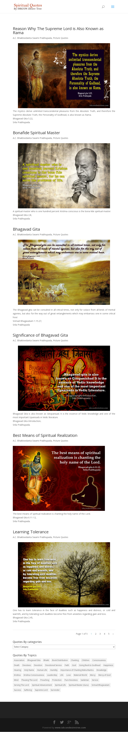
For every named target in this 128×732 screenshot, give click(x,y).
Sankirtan (85, 680)
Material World (80, 675)
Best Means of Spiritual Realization (45, 435)
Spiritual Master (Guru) (79, 685)
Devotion (38, 665)
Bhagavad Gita (26, 229)
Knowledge (101, 670)
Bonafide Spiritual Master (36, 132)
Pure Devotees (71, 680)
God (74, 665)
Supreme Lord (41, 690)
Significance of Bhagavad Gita (40, 335)
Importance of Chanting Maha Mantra (77, 670)
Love (68, 675)
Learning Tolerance (31, 532)
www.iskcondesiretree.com (70, 727)
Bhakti (46, 660)
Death (16, 665)
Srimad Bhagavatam (100, 685)
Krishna (17, 675)
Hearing (17, 670)
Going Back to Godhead (89, 665)
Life (61, 675)
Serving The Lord (21, 685)
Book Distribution (60, 660)
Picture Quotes (60, 37)
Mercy (92, 675)
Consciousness (99, 660)
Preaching (44, 680)
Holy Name (29, 670)
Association (19, 660)
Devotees (26, 665)
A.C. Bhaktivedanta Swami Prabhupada (32, 37)
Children (85, 660)
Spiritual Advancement (42, 685)
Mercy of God (104, 675)
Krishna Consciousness (34, 675)
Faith (67, 665)
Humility (53, 670)
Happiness (108, 665)
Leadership (52, 675)
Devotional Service (53, 665)
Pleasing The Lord (29, 680)
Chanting (75, 660)
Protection (57, 680)
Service (95, 680)
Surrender (55, 690)
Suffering (28, 690)
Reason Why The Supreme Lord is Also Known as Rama (58, 30)
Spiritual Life (60, 685)
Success (17, 690)
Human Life (42, 670)
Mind (16, 680)
